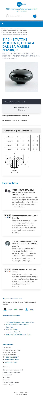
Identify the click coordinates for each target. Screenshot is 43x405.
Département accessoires (11, 315)
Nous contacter (8, 344)
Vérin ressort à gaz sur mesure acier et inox (20, 322)
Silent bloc (9, 327)
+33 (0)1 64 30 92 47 (12, 357)
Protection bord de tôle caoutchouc (18, 334)
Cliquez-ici (21, 110)
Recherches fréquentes (11, 382)
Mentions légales (8, 385)
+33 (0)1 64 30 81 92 (12, 359)
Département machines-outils (12, 299)
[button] (40, 24)
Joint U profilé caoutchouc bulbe (17, 324)
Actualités (6, 377)
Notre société (7, 375)
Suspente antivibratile (13, 332)
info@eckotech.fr (11, 362)
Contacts (6, 380)
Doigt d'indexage (12, 329)
